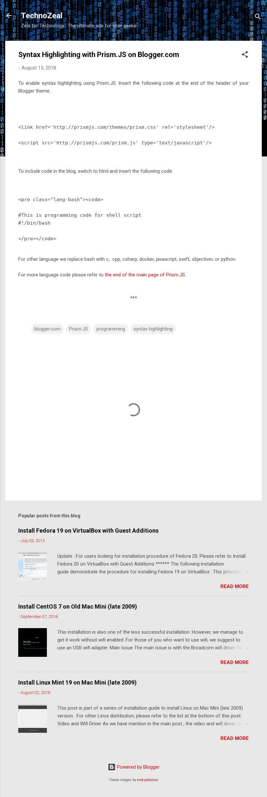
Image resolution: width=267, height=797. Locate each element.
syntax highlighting (153, 329)
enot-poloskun (147, 780)
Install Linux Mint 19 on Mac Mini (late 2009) (77, 682)
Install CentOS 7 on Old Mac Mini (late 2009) (77, 606)
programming (110, 329)
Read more (234, 586)
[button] (245, 56)
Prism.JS (78, 329)
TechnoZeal (42, 15)
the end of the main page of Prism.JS (145, 275)
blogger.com (47, 329)
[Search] (258, 18)
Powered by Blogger (138, 767)
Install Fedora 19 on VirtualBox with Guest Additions (88, 530)
